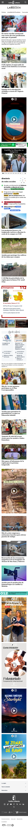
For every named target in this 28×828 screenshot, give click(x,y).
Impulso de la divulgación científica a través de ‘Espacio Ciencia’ (12, 91)
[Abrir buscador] (25, 2)
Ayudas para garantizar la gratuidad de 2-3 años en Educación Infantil (11, 413)
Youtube (10, 804)
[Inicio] (14, 798)
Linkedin (23, 804)
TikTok (7, 804)
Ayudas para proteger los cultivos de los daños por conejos (14, 256)
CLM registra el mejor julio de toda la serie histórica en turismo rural (14, 66)
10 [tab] (18, 173)
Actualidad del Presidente (13, 12)
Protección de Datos (5, 818)
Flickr (20, 804)
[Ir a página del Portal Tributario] (14, 323)
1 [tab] (3, 173)
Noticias (4, 12)
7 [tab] (13, 173)
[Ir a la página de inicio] (14, 2)
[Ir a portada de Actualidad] (14, 7)
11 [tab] (20, 173)
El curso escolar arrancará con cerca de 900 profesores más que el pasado (13, 35)
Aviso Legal (13, 818)
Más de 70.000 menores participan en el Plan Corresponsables (10, 388)
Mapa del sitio (19, 818)
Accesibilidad (4, 821)
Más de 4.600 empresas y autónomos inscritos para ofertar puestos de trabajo (14, 534)
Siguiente (25, 173)
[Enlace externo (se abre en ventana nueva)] (14, 119)
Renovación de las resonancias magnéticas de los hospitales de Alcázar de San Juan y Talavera (13, 559)
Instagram (4, 804)
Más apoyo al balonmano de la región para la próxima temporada (13, 463)
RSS (14, 807)
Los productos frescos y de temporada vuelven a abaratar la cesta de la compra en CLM (13, 232)
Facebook (14, 804)
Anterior (22, 173)
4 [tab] (8, 173)
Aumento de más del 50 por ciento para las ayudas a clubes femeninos (13, 438)
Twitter (17, 804)
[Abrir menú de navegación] (2, 2)
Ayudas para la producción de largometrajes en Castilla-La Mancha (13, 584)
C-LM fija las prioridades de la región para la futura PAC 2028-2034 (13, 280)
